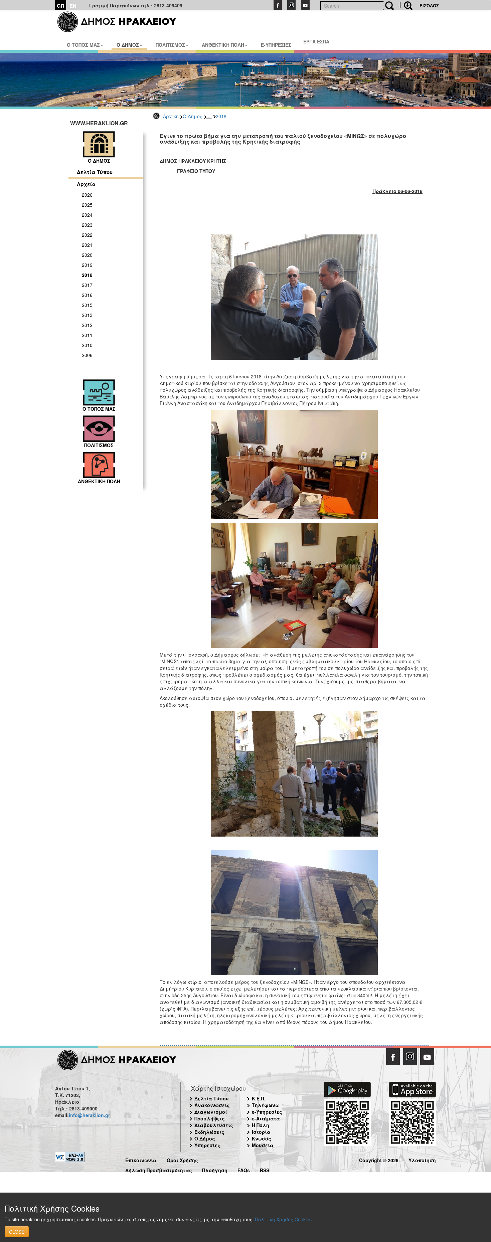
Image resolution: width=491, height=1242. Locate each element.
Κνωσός (261, 1138)
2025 (87, 204)
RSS (264, 1169)
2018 (221, 116)
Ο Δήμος (192, 116)
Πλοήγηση (214, 1169)
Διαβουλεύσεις (213, 1125)
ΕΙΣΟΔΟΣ (429, 5)
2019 (87, 264)
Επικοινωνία (141, 1159)
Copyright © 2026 (378, 1159)
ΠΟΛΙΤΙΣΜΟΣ (170, 44)
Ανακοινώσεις (212, 1105)
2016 (87, 295)
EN (72, 5)
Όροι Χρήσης (182, 1159)
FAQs (243, 1169)
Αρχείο (86, 184)
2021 (87, 244)
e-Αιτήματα (266, 1118)
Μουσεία (263, 1145)
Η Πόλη (260, 1125)
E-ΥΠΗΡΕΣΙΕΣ (276, 44)
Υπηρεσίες (207, 1145)
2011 (87, 335)
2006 (87, 355)
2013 (87, 315)
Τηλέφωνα (265, 1105)
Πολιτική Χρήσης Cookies (283, 1219)
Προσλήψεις (209, 1118)
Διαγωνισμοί (210, 1111)
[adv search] (406, 5)
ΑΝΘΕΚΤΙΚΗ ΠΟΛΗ (223, 44)
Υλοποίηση (422, 1159)
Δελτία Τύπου (95, 172)
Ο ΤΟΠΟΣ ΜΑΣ (83, 44)
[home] (121, 21)
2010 (87, 345)
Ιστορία (261, 1131)
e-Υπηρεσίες (267, 1111)
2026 (87, 194)
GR (60, 5)
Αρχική (171, 116)
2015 (87, 305)
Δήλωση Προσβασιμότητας (158, 1169)
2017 (87, 285)
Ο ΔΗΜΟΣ (128, 44)
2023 (87, 224)
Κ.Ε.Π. (258, 1098)
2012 (87, 325)
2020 (87, 254)
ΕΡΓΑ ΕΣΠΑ (316, 41)
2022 (87, 234)
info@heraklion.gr (89, 1115)
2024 (87, 214)
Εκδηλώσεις (209, 1131)
